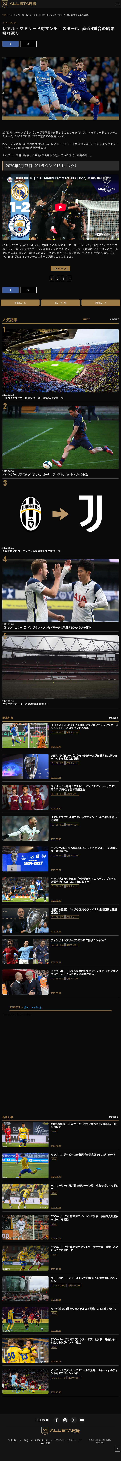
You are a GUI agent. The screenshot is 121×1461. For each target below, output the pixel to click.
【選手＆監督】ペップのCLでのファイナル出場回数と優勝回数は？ (84, 910)
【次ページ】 (60, 268)
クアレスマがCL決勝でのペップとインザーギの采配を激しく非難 (84, 818)
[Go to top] (117, 1449)
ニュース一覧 (60, 303)
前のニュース (20, 303)
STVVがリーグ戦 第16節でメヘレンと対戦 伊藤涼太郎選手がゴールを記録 (84, 1217)
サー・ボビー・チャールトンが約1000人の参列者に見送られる (84, 1279)
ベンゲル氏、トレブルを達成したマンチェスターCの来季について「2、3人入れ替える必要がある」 (84, 972)
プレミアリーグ (59, 1285)
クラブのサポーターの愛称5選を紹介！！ (25, 704)
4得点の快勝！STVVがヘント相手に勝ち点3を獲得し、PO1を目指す (84, 1125)
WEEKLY (86, 319)
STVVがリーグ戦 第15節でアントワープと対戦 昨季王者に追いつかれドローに (84, 1248)
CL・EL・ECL (58, 732)
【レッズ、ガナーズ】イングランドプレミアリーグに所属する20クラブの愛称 (46, 627)
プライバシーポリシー (66, 1440)
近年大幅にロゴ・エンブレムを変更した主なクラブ (31, 551)
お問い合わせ (41, 1440)
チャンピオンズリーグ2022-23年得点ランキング (78, 940)
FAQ (26, 1440)
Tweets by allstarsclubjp (16, 1014)
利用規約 (12, 1440)
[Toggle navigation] (117, 4)
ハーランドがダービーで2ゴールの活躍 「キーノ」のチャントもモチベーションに (84, 1371)
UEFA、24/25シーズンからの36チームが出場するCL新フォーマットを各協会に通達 (84, 757)
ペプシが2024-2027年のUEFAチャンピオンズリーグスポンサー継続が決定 (84, 849)
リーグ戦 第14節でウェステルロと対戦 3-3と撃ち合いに (83, 1308)
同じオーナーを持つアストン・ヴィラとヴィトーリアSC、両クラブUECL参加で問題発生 (84, 787)
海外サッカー (72, 732)
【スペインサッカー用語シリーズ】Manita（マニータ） (34, 398)
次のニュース (101, 303)
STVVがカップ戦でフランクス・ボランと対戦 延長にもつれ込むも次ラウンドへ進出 (84, 1340)
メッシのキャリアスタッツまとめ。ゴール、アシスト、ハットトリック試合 (45, 474)
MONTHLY (114, 319)
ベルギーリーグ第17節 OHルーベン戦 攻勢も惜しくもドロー (85, 1186)
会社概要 (45, 1443)
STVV (54, 1131)
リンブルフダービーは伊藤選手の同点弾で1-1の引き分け (83, 1154)
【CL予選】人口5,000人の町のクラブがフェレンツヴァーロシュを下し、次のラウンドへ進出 (84, 726)
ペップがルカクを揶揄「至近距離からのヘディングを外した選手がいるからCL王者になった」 (83, 880)
